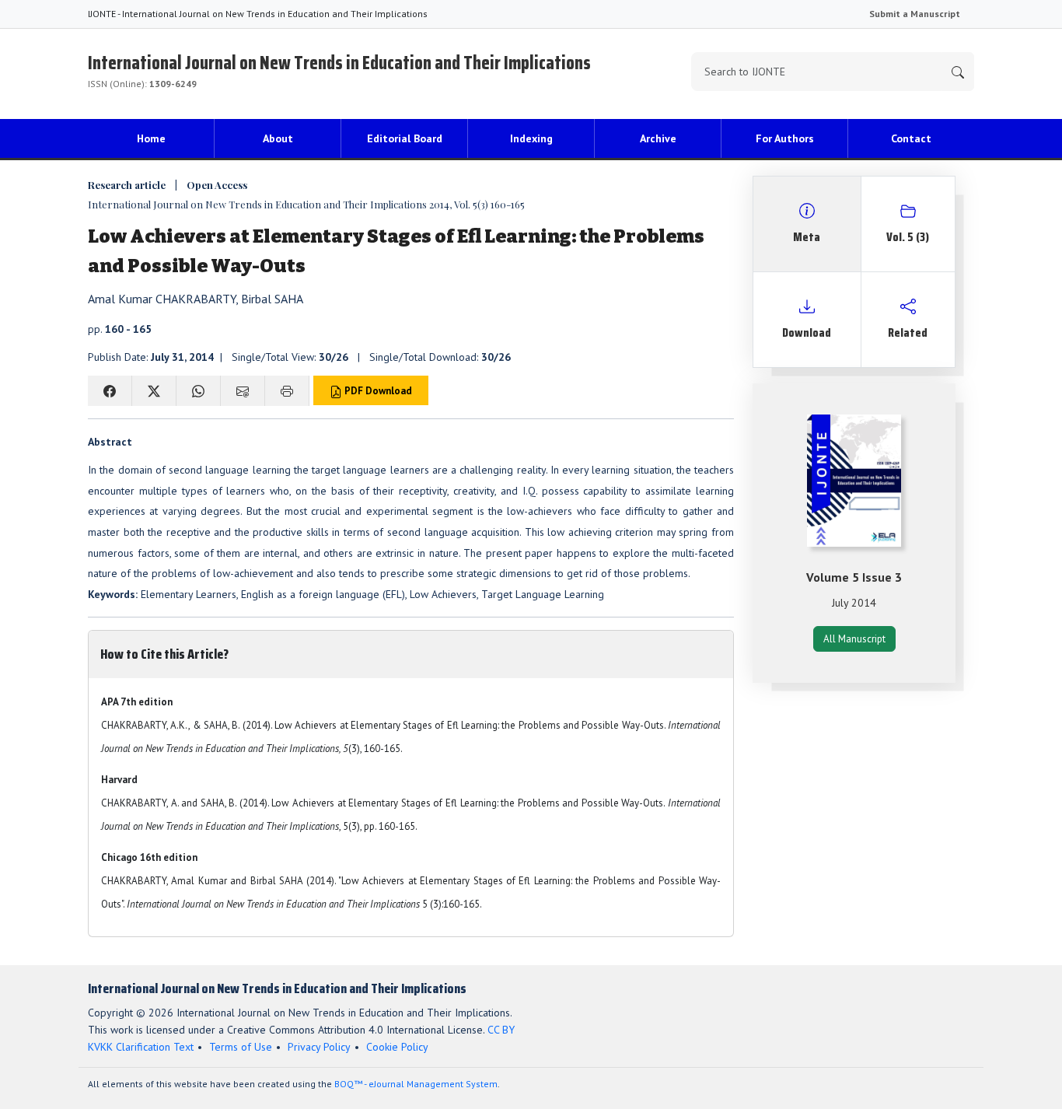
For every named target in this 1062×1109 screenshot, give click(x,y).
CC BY (501, 1030)
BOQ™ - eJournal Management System (416, 1084)
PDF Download (377, 390)
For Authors (785, 138)
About (278, 138)
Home (151, 138)
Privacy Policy (319, 1047)
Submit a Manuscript (914, 13)
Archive (658, 138)
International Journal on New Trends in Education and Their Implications (339, 68)
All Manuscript (854, 638)
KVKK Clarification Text (141, 1047)
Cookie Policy (397, 1047)
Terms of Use (240, 1047)
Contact (911, 138)
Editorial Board (404, 138)
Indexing (531, 138)
